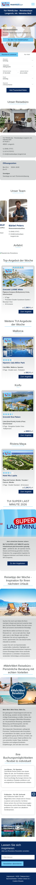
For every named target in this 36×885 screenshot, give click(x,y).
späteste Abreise (24, 71)
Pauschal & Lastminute (9, 54)
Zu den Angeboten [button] (17, 563)
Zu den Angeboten (18, 40)
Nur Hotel (27, 54)
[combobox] (18, 60)
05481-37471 (15, 231)
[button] (33, 4)
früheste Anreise (7, 71)
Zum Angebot (25, 377)
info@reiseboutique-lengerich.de (15, 154)
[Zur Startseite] (12, 4)
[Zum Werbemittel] (33, 794)
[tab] (9, 54)
